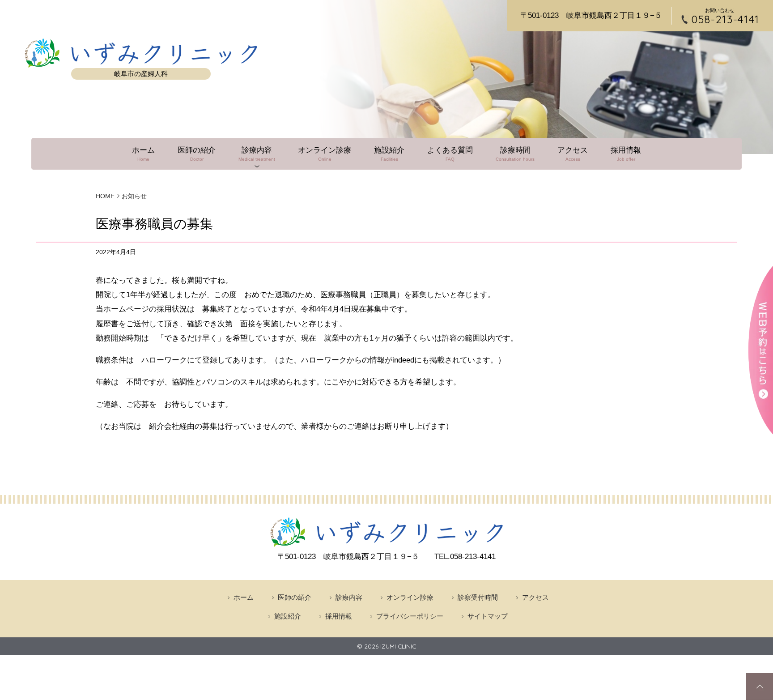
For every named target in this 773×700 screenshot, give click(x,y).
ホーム (143, 154)
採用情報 (626, 154)
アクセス (572, 154)
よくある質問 (450, 154)
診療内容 (256, 154)
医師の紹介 (197, 154)
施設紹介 (389, 154)
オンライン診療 (324, 154)
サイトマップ (487, 616)
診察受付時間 (478, 597)
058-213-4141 (725, 19)
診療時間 (515, 154)
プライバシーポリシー (409, 616)
